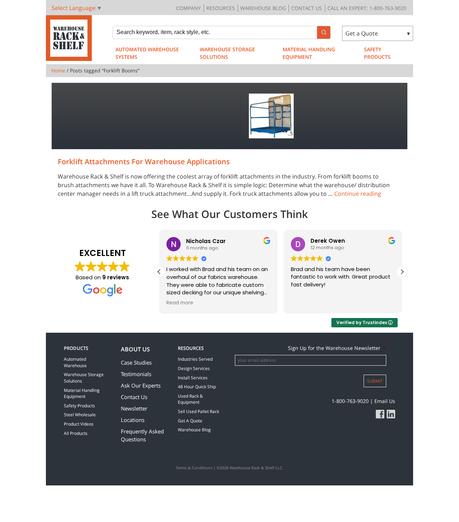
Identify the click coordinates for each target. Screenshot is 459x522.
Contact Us (306, 8)
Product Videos (79, 424)
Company (188, 8)
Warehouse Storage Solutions (227, 53)
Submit (375, 381)
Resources (220, 8)
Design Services (194, 368)
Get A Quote (190, 420)
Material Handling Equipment (309, 53)
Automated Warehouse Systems (147, 53)
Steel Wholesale (80, 414)
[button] (402, 271)
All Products (75, 433)
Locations (133, 419)
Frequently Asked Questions (142, 435)
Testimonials (136, 374)
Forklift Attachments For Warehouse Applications (144, 161)
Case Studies (136, 362)
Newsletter (134, 408)
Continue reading (357, 194)
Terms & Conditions (194, 467)
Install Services (193, 377)
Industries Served (195, 359)
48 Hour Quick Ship (197, 386)
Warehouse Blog (263, 8)
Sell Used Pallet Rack (198, 411)
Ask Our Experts (141, 385)
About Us (135, 349)
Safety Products (377, 53)
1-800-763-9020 (350, 401)
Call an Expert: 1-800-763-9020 (366, 8)
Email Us (384, 401)
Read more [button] (179, 303)
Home (58, 70)
